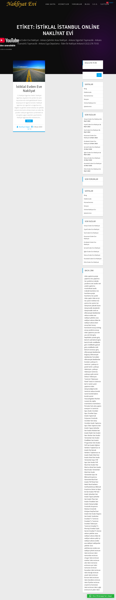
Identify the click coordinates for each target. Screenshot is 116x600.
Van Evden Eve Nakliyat (91, 130)
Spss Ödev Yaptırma (91, 426)
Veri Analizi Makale (90, 430)
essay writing (96, 328)
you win (97, 332)
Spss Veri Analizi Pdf (91, 462)
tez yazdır (94, 296)
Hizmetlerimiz (88, 96)
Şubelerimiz (88, 106)
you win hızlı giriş (90, 335)
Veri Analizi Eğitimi (93, 445)
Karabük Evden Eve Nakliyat (93, 163)
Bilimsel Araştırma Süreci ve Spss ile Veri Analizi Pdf (92, 489)
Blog (87, 4)
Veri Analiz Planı (89, 499)
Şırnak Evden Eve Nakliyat (92, 147)
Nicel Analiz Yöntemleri (92, 470)
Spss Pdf (95, 460)
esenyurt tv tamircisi (91, 408)
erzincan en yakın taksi (92, 590)
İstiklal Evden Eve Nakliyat (29, 88)
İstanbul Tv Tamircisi (91, 519)
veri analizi (94, 283)
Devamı (29, 121)
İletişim (105, 4)
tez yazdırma (88, 281)
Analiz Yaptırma (96, 423)
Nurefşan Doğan (24, 127)
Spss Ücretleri (89, 413)
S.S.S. (95, 4)
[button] (100, 596)
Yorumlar (77, 4)
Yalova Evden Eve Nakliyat (92, 158)
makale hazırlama (90, 291)
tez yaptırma (95, 279)
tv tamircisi (97, 381)
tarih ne (95, 310)
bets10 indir (88, 342)
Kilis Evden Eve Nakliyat (91, 169)
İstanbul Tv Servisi (95, 531)
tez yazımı (92, 303)
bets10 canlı (88, 340)
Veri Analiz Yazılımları (91, 516)
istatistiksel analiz (90, 288)
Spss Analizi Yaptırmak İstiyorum (90, 415)
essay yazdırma (89, 330)
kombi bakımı (93, 394)
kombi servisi (88, 396)
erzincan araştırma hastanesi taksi (91, 584)
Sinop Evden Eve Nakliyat (92, 119)
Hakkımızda (87, 92)
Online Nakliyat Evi (90, 103)
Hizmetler (63, 4)
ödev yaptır (88, 298)
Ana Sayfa (50, 4)
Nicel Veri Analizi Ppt (91, 465)
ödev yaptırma (89, 276)
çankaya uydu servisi (91, 374)
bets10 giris (97, 340)
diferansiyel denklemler (92, 313)
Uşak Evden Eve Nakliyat (91, 124)
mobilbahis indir (93, 347)
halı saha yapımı (96, 406)
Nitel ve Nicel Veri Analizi (92, 467)
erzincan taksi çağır (94, 587)
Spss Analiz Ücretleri (91, 411)
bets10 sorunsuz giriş (91, 350)
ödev (94, 298)
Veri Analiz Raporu (95, 514)
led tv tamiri (88, 384)
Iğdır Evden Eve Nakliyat (91, 152)
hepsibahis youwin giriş (92, 337)
